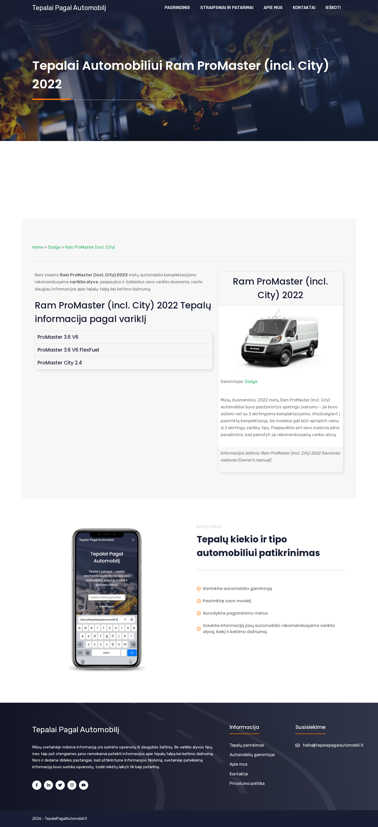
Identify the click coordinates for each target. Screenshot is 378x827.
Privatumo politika (247, 783)
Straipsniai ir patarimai (226, 7)
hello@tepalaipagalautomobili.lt (333, 745)
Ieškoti (333, 7)
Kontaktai (304, 7)
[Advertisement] (189, 179)
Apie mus (273, 7)
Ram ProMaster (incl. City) (90, 247)
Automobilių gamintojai (252, 754)
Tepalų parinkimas (247, 745)
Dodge (54, 247)
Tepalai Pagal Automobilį (69, 8)
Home (37, 247)
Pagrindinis (177, 7)
